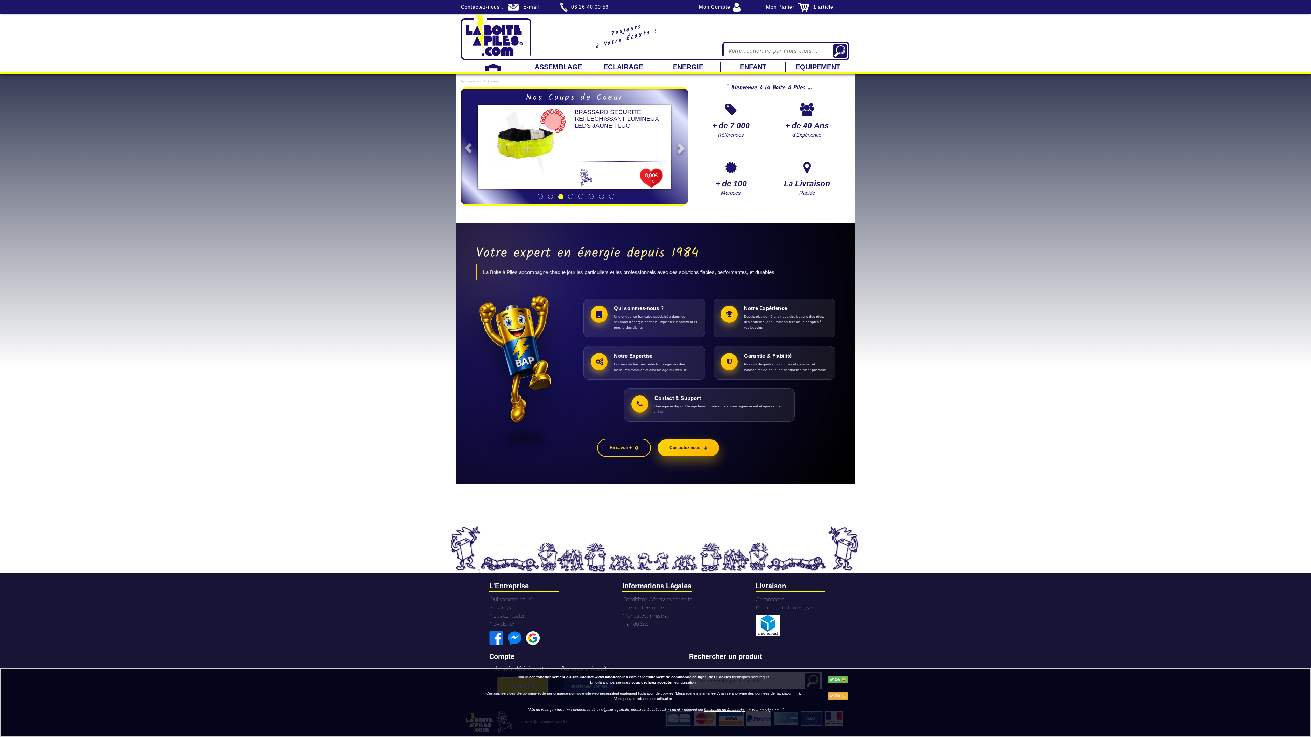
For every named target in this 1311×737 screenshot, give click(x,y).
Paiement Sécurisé (643, 607)
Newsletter (502, 623)
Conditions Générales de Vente (657, 599)
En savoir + (621, 447)
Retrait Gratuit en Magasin (787, 607)
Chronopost (770, 599)
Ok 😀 (840, 679)
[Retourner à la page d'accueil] (496, 37)
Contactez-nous (684, 447)
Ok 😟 (840, 696)
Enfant (753, 67)
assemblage (558, 67)
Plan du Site (635, 623)
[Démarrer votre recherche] (840, 51)
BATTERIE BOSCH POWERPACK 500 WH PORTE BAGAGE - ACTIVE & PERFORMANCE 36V (622, 119)
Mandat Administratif (647, 615)
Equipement (817, 67)
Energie (688, 67)
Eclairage (623, 67)
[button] (466, 146)
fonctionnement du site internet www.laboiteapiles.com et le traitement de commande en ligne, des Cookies (633, 677)
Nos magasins (505, 607)
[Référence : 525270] (526, 142)
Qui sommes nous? (511, 599)
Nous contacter (507, 615)
